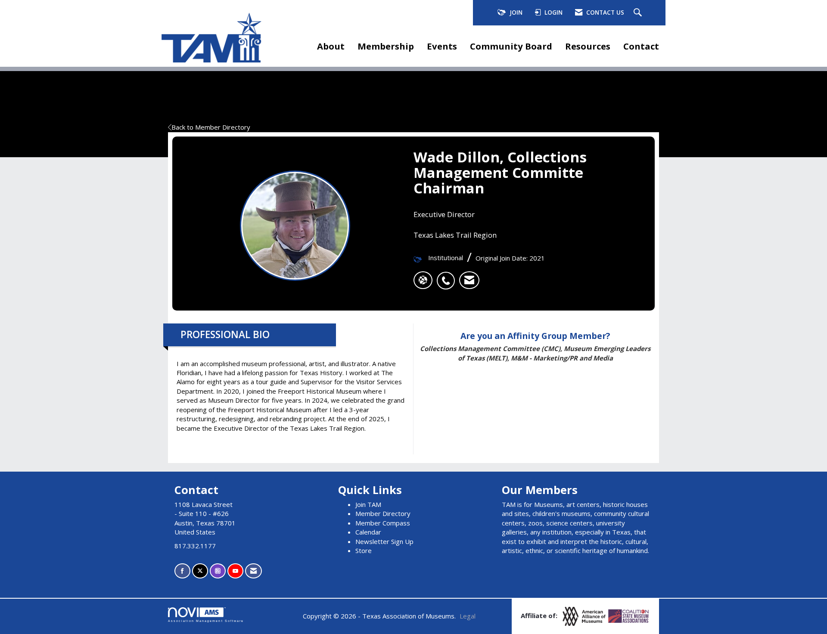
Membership (386, 46)
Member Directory (382, 513)
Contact (641, 46)
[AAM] (585, 615)
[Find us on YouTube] (235, 570)
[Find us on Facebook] (182, 570)
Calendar (368, 532)
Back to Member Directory (210, 127)
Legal (468, 616)
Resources (587, 46)
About (331, 46)
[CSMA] (628, 615)
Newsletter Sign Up (384, 541)
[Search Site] (639, 13)
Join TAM (368, 504)
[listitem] (448, 276)
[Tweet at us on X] (200, 570)
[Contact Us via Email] (253, 570)
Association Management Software (206, 620)
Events (442, 46)
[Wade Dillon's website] (423, 280)
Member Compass (382, 523)
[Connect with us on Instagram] (218, 570)
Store (363, 550)
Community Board (511, 46)
